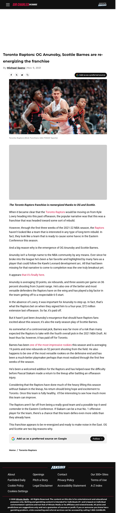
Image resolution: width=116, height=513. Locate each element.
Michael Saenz (16, 67)
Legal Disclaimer (43, 485)
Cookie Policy (16, 485)
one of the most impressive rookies (51, 344)
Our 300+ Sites (99, 474)
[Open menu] (8, 4)
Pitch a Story (40, 480)
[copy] (27, 75)
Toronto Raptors (55, 212)
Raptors (99, 227)
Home (12, 450)
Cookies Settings (18, 491)
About (11, 474)
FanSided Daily (17, 480)
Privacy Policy (66, 480)
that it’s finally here (33, 274)
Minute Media (22, 499)
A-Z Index (96, 485)
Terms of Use (99, 480)
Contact (62, 474)
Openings (38, 474)
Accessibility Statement (72, 485)
